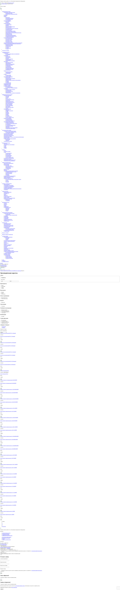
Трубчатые (7, 175)
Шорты (5, 147)
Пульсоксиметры (7, 137)
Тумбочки (7, 113)
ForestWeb (8, 548)
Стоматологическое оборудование (11, 123)
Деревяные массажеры (9, 69)
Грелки (5, 74)
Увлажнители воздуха (7, 223)
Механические (8, 63)
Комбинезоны (6, 206)
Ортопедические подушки (8, 37)
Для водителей (8, 156)
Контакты (3, 260)
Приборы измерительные (10, 122)
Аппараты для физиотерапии (7, 183)
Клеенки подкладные (9, 258)
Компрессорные (8, 79)
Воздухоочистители (7, 224)
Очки (5, 152)
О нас (3, 259)
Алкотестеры (8, 214)
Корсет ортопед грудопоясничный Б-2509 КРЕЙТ (8, 383)
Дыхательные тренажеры (10, 132)
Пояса (5, 16)
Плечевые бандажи (9, 34)
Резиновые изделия (7, 254)
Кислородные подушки (8, 136)
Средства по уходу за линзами (9, 158)
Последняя (4, 526)
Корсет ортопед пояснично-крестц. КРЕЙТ (7, 514)
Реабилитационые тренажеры (9, 176)
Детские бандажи (9, 30)
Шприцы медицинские (9, 101)
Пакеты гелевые (6, 197)
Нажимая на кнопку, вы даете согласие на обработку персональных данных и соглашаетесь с (22, 570)
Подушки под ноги (9, 41)
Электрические (8, 66)
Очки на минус (8, 154)
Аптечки (5, 247)
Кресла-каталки (6, 164)
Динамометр (6, 216)
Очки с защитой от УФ (9, 157)
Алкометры (6, 215)
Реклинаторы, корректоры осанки (9, 12)
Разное (7, 210)
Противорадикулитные (9, 18)
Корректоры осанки (9, 13)
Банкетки (7, 112)
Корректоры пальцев (9, 44)
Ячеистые (7, 174)
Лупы (5, 150)
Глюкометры (8, 54)
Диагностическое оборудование (7, 212)
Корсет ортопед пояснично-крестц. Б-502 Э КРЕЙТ (8, 430)
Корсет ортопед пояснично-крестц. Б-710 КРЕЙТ (8, 486)
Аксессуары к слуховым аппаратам (11, 87)
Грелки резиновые (9, 257)
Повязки (7, 238)
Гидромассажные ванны (10, 68)
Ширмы (7, 114)
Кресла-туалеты (6, 169)
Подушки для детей (9, 39)
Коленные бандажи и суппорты (11, 31)
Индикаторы (8, 100)
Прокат (1, 263)
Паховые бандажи (9, 33)
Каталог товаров (3, 270)
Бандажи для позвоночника (10, 26)
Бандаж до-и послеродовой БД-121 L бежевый (7, 355)
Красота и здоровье (5, 232)
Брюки (5, 204)
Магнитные (8, 17)
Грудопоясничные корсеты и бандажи (12, 28)
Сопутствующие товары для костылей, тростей (13, 179)
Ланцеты (7, 97)
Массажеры (6, 61)
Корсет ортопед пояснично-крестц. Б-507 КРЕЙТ (8, 458)
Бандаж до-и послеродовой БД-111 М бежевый (7, 345)
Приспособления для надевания (9, 144)
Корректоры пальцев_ (9, 45)
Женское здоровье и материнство (7, 234)
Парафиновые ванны (7, 84)
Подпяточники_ (8, 46)
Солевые (7, 81)
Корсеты (7, 22)
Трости (7, 180)
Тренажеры (8, 199)
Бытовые (7, 58)
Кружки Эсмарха (8, 256)
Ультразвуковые (8, 82)
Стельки (7, 48)
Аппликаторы (8, 65)
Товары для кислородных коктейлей (10, 138)
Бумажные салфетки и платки (9, 250)
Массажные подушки (9, 62)
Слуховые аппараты (7, 86)
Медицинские (8, 57)
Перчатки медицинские (8, 244)
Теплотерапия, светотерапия (8, 185)
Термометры (6, 55)
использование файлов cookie (20, 585)
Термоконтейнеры (9, 119)
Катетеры (7, 96)
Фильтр (2, 275)
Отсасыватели (8, 124)
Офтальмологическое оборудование (11, 127)
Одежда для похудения (7, 196)
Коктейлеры (8, 139)
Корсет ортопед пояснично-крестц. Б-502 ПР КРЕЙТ (8, 420)
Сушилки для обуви (7, 85)
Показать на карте (11, 2)
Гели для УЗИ (8, 98)
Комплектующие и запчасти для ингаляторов (13, 80)
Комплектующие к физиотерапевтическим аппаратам (12, 188)
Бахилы (5, 243)
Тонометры (6, 88)
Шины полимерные (7, 177)
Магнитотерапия (7, 184)
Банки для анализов (7, 245)
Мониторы (7, 126)
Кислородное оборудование (6, 130)
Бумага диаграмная (9, 104)
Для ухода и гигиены (5, 50)
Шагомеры (6, 195)
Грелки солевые (8, 75)
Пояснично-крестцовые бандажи (11, 36)
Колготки (5, 143)
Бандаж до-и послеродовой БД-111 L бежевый (7, 336)
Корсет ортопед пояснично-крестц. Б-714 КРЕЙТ (8, 505)
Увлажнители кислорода (8, 141)
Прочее (7, 108)
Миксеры (7, 140)
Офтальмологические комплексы (9, 160)
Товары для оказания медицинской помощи (11, 251)
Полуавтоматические (9, 91)
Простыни (7, 208)
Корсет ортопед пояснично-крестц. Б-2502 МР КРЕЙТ (9, 392)
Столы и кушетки (9, 116)
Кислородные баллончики (8, 134)
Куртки (5, 205)
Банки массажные (9, 67)
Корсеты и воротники (7, 20)
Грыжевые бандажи (9, 29)
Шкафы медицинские (9, 110)
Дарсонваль (6, 189)
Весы (5, 70)
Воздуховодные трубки (9, 107)
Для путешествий (9, 38)
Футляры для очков (7, 151)
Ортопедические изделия (6, 11)
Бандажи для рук (8, 27)
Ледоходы (5, 193)
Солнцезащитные (9, 153)
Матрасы (5, 15)
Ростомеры (8, 115)
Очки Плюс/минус (9, 155)
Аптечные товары (5, 236)
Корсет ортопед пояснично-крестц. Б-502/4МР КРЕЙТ (9, 439)
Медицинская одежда (5, 202)
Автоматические (8, 90)
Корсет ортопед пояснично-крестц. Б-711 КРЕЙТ (8, 495)
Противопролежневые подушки (11, 171)
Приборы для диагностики (8, 220)
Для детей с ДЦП (9, 165)
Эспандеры (8, 200)
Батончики (6, 246)
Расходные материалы (7, 95)
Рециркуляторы (6, 227)
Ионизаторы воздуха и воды (8, 225)
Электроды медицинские (10, 99)
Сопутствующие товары (10, 229)
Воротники (8, 21)
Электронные (8, 73)
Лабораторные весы (9, 71)
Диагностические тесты (8, 219)
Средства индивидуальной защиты (9, 240)
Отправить (2, 571)
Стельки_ (7, 47)
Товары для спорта (5, 191)
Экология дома (4, 222)
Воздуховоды (8, 106)
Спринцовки (8, 255)
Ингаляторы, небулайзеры (8, 76)
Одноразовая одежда (7, 207)
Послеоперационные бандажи (11, 35)
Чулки (5, 146)
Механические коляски (9, 166)
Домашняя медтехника (6, 52)
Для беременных (8, 24)
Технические (8, 56)
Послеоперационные (9, 19)
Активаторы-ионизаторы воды (9, 230)
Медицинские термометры (10, 60)
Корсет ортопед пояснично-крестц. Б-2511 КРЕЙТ (8, 411)
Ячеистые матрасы (9, 173)
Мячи (5, 194)
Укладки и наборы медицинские (9, 241)
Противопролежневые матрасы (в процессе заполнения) (13, 42)
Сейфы (7, 111)
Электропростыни (7, 226)
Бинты (7, 239)
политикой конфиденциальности (36, 570)
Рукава (5, 145)
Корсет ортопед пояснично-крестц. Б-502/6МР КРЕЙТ (9, 448)
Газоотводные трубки (9, 105)
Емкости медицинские (7, 118)
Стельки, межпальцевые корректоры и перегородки (12, 43)
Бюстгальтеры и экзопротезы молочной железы (13, 32)
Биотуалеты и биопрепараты (8, 163)
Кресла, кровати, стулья (10, 117)
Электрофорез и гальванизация (9, 186)
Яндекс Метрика (14, 587)
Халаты (5, 203)
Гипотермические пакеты (10, 252)
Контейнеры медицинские (10, 120)
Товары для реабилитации (6, 162)
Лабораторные (8, 59)
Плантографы (6, 217)
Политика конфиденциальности (5, 547)
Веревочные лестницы (7, 192)
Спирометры (6, 218)
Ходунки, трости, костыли (8, 178)
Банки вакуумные (7, 249)
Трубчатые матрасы (9, 172)
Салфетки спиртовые (7, 253)
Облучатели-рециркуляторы (10, 228)
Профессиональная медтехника (7, 94)
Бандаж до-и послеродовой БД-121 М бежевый (7, 364)
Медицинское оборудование (8, 121)
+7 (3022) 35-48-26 (4, 3)
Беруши (5, 242)
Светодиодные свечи (7, 83)
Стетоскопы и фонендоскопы (10, 125)
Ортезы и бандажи (7, 23)
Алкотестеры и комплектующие (9, 213)
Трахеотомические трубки (10, 102)
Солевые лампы (6, 231)
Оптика (3, 149)
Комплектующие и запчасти (10, 78)
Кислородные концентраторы (9, 135)
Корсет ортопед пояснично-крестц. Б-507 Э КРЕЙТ (8, 467)
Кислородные (8, 77)
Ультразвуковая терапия (8, 187)
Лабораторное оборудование (10, 128)
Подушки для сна (9, 40)
